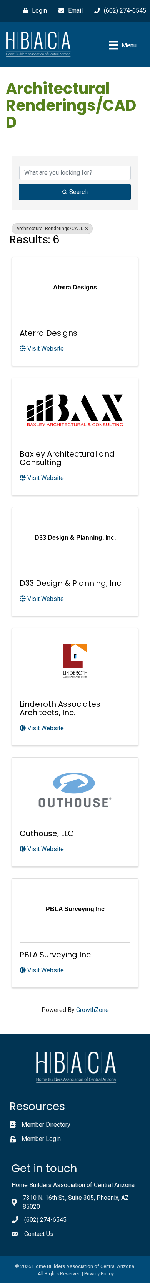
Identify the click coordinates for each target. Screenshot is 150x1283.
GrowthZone (92, 1010)
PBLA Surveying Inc (55, 954)
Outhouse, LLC (47, 833)
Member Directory (46, 1124)
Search (78, 192)
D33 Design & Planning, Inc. (71, 583)
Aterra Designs (48, 333)
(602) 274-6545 (45, 1219)
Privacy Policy (99, 1273)
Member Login (41, 1138)
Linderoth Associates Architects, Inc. (60, 708)
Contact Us (38, 1234)
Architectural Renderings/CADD (50, 228)
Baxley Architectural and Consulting (67, 458)
